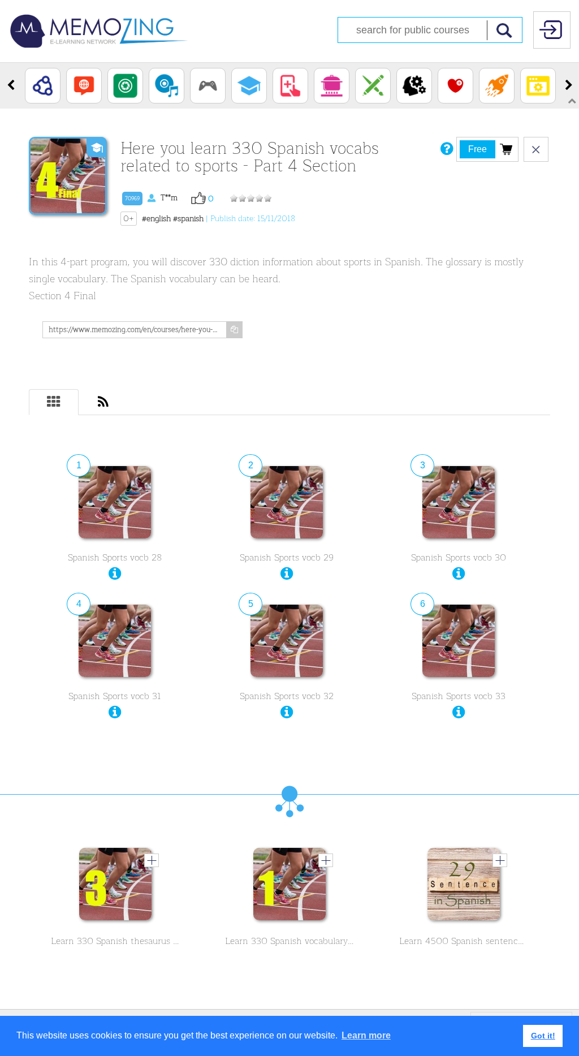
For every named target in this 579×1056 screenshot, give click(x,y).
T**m (151, 197)
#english (156, 218)
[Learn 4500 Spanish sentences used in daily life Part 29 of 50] (463, 887)
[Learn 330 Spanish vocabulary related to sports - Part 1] (289, 887)
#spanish (188, 218)
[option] (43, 86)
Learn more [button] (366, 1035)
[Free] (506, 149)
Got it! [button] (543, 1035)
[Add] (151, 860)
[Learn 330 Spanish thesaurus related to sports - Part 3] (115, 887)
